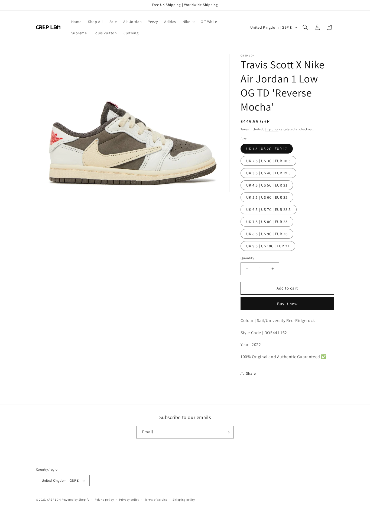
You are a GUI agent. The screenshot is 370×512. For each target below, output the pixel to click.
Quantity (247, 258)
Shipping (271, 129)
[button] (188, 21)
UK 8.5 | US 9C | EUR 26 (267, 233)
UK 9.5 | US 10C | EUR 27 (268, 246)
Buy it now (287, 303)
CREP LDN (54, 499)
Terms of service (156, 499)
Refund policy (104, 499)
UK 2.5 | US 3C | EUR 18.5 (268, 160)
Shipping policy (184, 499)
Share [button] (251, 373)
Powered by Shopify (75, 499)
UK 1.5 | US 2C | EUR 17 (266, 148)
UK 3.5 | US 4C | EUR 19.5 (268, 173)
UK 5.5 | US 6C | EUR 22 (267, 197)
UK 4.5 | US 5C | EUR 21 (266, 185)
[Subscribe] (227, 432)
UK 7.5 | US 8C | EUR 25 (267, 221)
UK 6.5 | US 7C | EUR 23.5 (268, 209)
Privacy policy (129, 499)
